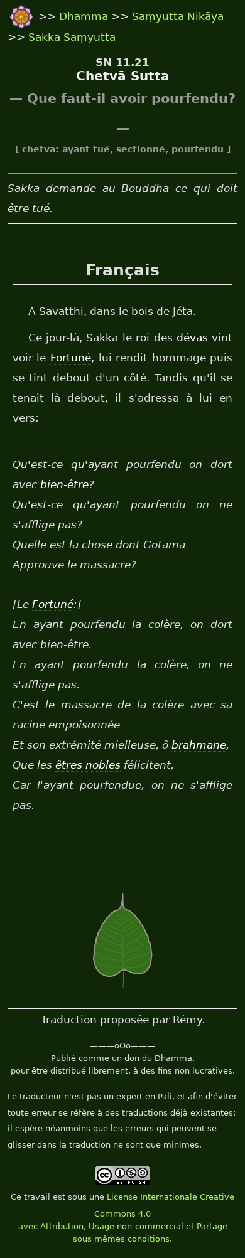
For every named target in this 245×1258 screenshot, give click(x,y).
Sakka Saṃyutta (72, 37)
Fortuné (70, 357)
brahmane (199, 744)
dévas (192, 337)
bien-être (64, 484)
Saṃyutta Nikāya (178, 16)
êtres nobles (88, 765)
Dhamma (85, 16)
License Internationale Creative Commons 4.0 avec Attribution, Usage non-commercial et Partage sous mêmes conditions (126, 1218)
